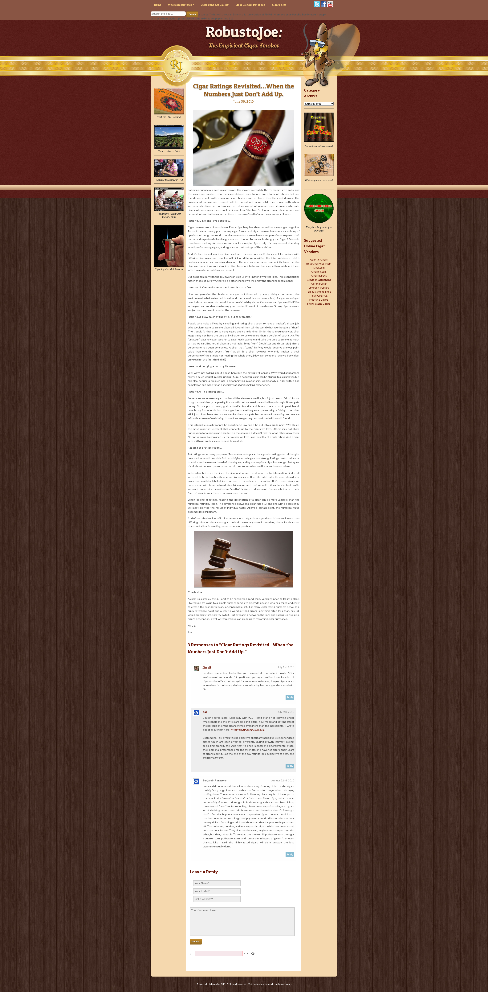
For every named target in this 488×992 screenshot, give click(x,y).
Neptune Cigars (318, 299)
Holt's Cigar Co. (319, 295)
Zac (205, 711)
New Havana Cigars (318, 303)
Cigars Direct (319, 275)
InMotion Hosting (283, 984)
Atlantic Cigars (319, 259)
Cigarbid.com (319, 271)
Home (157, 4)
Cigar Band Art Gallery (215, 4)
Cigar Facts (279, 4)
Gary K (207, 667)
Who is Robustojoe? (181, 4)
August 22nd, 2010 (282, 780)
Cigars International (319, 279)
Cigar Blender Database (250, 4)
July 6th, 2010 (286, 711)
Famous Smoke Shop (319, 291)
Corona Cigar (319, 283)
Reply (290, 697)
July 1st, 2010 (286, 667)
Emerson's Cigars (319, 287)
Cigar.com (319, 267)
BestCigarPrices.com (318, 263)
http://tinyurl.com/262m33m (248, 729)
